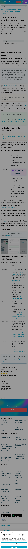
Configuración (14, 543)
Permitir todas (14, 547)
